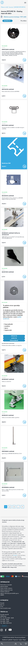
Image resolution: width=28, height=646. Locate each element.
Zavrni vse (14, 338)
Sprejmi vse (14, 336)
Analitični (7, 326)
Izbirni (6, 328)
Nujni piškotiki (8, 324)
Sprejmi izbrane (14, 340)
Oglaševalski (8, 330)
